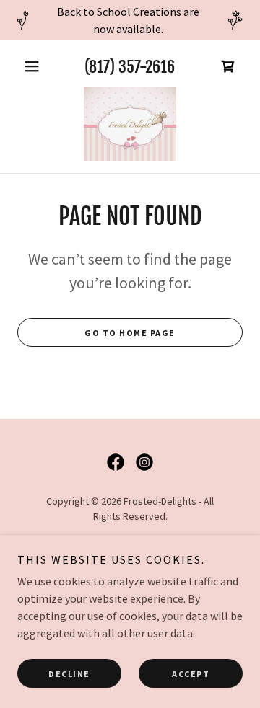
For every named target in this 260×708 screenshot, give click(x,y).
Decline (69, 673)
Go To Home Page (130, 332)
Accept (190, 673)
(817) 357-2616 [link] (129, 66)
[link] (228, 66)
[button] (34, 66)
